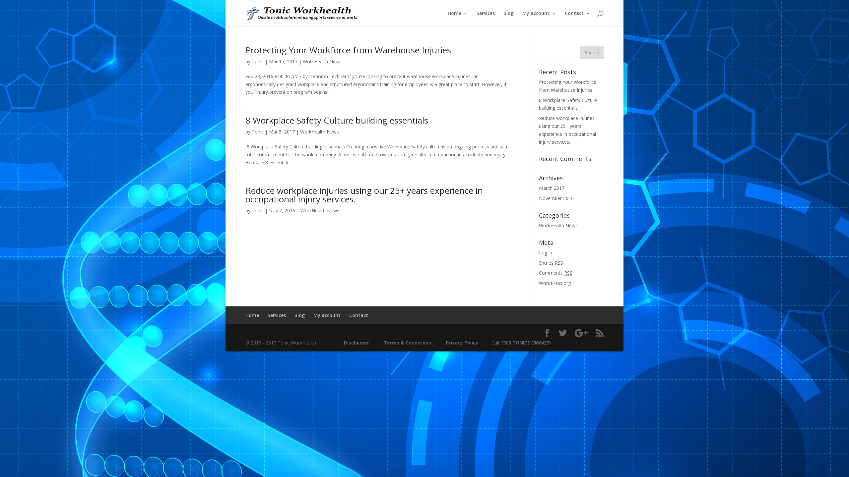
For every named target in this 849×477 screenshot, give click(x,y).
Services (486, 13)
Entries (551, 263)
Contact (574, 13)
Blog (508, 13)
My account (536, 13)
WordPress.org (555, 283)
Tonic (258, 61)
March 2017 (551, 188)
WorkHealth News (322, 61)
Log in (545, 252)
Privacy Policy (462, 343)
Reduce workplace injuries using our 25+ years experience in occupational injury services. (364, 195)
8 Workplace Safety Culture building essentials (336, 120)
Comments (555, 273)
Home (454, 13)
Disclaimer (356, 343)
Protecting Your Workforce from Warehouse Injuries (348, 50)
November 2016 (556, 198)
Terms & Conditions (407, 343)
